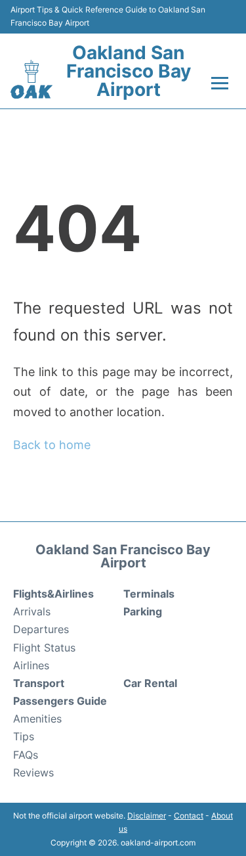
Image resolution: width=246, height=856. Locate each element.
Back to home (52, 445)
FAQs (25, 754)
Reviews (33, 772)
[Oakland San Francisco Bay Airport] (31, 79)
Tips (23, 736)
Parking (142, 611)
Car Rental (150, 683)
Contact (188, 815)
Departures (41, 629)
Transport (38, 683)
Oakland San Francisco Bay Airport (128, 71)
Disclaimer (146, 815)
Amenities (37, 718)
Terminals (148, 593)
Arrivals (32, 611)
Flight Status (44, 647)
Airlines (31, 665)
